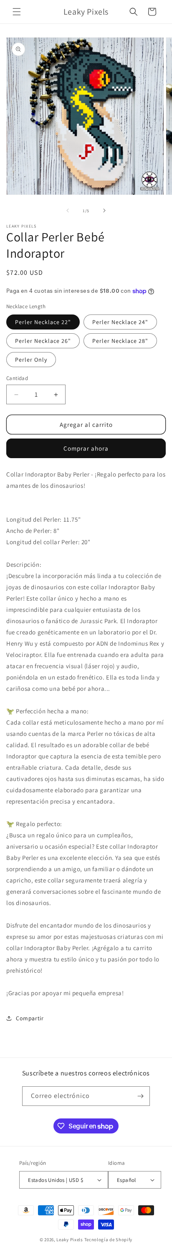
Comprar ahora (86, 448)
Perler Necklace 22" (43, 322)
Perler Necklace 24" (120, 322)
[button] (17, 12)
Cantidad (17, 378)
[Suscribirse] (140, 1096)
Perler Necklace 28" (120, 341)
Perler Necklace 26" (43, 341)
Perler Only (31, 359)
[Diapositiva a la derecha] (104, 210)
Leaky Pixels (69, 1239)
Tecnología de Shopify (108, 1239)
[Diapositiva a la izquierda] (67, 210)
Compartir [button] (29, 1018)
